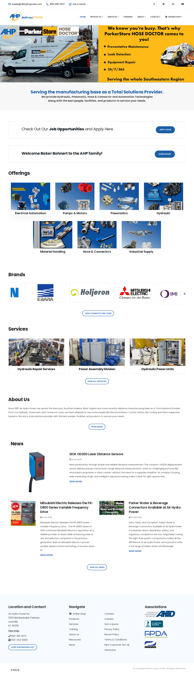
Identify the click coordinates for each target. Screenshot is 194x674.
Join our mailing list (22, 647)
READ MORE (76, 481)
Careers (109, 619)
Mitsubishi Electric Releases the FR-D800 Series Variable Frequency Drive (66, 507)
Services (112, 16)
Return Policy (111, 634)
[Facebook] (154, 4)
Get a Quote (79, 4)
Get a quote (111, 624)
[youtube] (183, 4)
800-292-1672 (56, 4)
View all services (97, 381)
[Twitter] (163, 4)
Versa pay (110, 650)
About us (74, 634)
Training (128, 16)
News (72, 644)
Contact (155, 16)
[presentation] (14, 54)
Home (83, 16)
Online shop (174, 16)
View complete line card (98, 313)
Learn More (165, 154)
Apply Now (165, 129)
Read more (97, 426)
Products (95, 16)
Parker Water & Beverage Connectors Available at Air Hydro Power (155, 507)
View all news (97, 567)
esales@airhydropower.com (27, 4)
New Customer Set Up (117, 644)
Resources (75, 639)
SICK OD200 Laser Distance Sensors (96, 454)
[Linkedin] (173, 4)
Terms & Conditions (115, 639)
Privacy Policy (112, 629)
